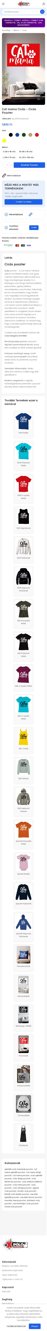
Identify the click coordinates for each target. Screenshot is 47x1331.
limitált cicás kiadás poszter (17, 1194)
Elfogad (34, 1326)
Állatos (16, 30)
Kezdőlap (6, 30)
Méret (5, 147)
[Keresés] (42, 11)
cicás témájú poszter (22, 1187)
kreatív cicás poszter (27, 1191)
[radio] (4, 135)
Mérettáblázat (8, 1303)
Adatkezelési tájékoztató (12, 1270)
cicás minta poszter (21, 1184)
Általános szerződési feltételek (15, 1266)
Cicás (24, 30)
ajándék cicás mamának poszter (19, 1169)
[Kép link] (15, 1244)
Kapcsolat (6, 1291)
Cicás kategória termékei (16, 335)
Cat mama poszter (21, 1175)
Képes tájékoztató (9, 1275)
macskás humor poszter (31, 1197)
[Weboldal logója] (23, 3)
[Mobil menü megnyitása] (3, 4)
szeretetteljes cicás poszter (25, 1203)
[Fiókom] (43, 4)
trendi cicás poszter (13, 1206)
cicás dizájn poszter (22, 1178)
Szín (4, 130)
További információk (16, 1326)
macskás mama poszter (15, 1200)
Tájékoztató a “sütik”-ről (12, 1279)
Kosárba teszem (29, 165)
